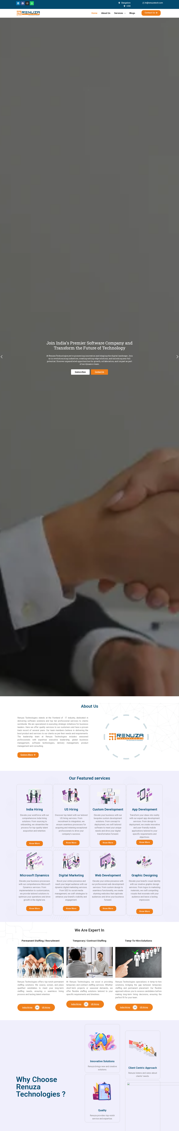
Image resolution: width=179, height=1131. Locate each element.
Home (94, 13)
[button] (1, 357)
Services (118, 13)
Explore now (80, 406)
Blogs (132, 13)
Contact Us (99, 406)
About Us (105, 13)
